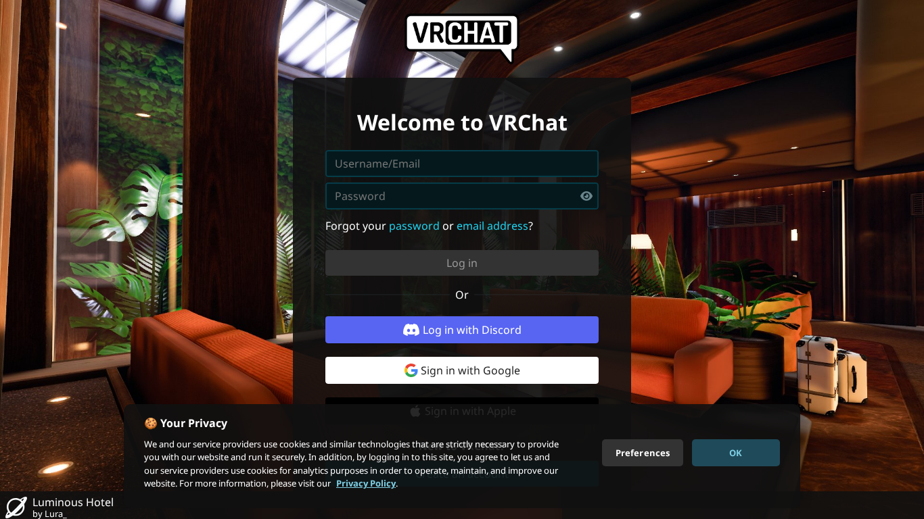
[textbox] (462, 195)
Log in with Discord (472, 329)
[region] (462, 456)
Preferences (643, 452)
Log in (462, 262)
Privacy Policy (366, 483)
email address (492, 225)
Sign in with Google (470, 370)
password (414, 225)
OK (735, 452)
